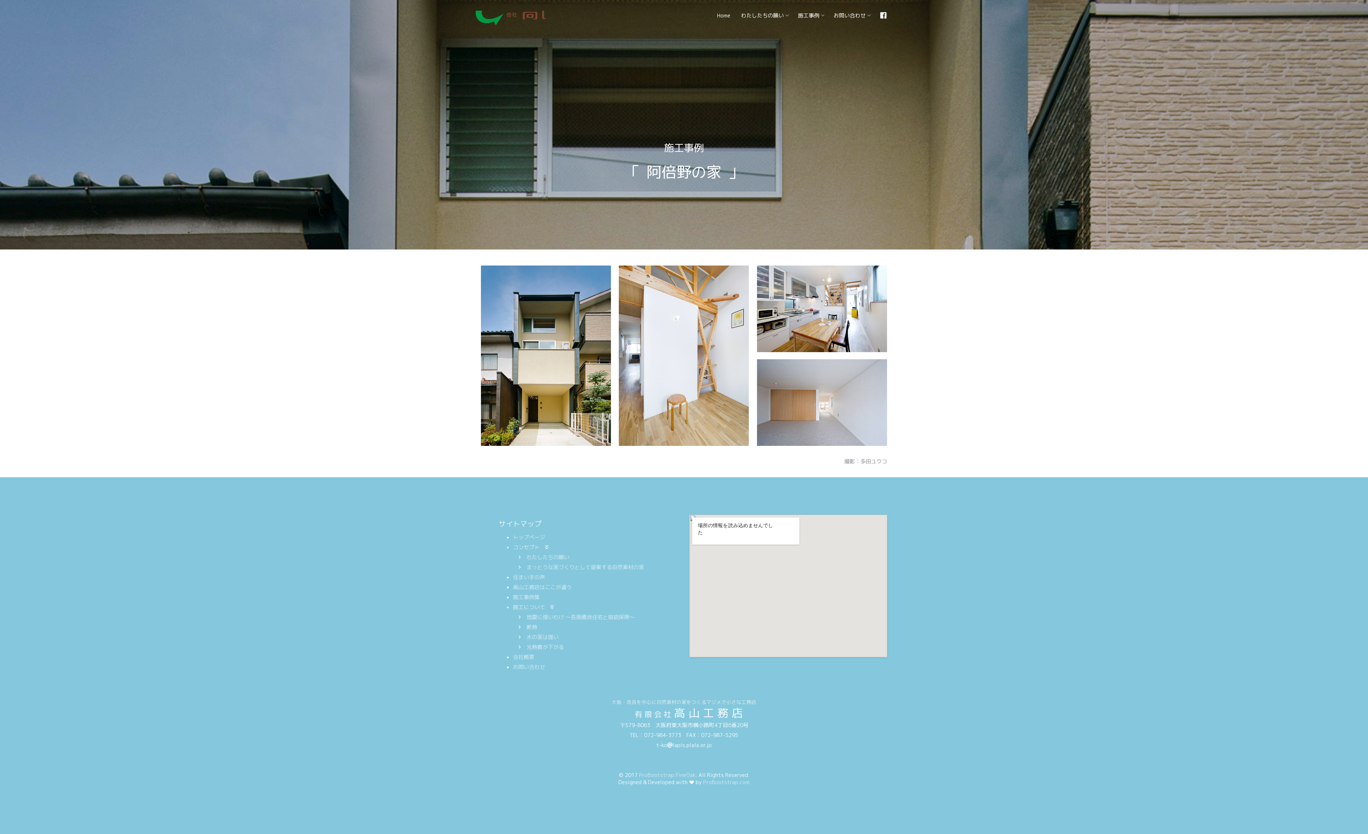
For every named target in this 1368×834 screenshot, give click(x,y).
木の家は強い (543, 637)
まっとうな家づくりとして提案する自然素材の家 (585, 567)
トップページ (529, 537)
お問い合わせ (850, 15)
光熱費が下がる (545, 647)
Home (723, 15)
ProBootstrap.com (726, 782)
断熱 (532, 627)
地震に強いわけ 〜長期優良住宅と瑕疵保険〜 (581, 617)
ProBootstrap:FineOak (667, 775)
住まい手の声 (529, 577)
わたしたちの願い (762, 15)
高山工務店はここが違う (542, 587)
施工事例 (808, 15)
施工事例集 (526, 597)
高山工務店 (511, 18)
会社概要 (523, 657)
